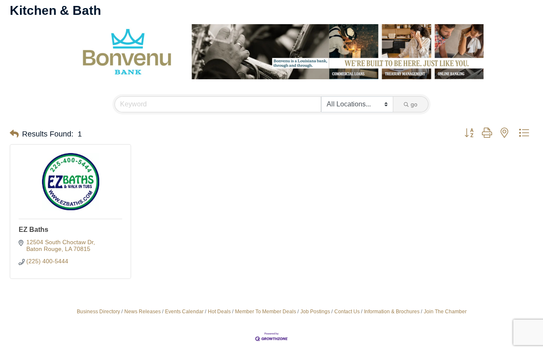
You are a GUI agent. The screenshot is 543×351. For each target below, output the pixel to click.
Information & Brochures (392, 312)
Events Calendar (184, 312)
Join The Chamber (445, 312)
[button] (14, 134)
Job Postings (315, 312)
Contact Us (347, 312)
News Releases (142, 312)
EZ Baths (33, 229)
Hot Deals (219, 312)
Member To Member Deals (265, 312)
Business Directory (98, 312)
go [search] (414, 104)
